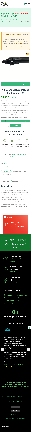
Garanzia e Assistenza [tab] (19, 171)
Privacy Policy (5, 396)
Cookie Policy (16, 410)
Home (2, 19)
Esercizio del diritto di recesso (15, 401)
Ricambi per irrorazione (19, 19)
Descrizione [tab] (6, 171)
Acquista (15, 125)
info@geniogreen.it (15, 303)
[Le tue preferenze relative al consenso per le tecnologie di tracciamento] (29, 327)
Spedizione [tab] (6, 181)
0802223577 (15, 300)
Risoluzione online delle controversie (15, 418)
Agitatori (3, 22)
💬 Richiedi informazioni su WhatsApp (15, 121)
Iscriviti (14, 247)
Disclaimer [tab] (15, 181)
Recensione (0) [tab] (7, 174)
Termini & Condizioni (15, 414)
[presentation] (2, 349)
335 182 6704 (16, 156)
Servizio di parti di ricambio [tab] (10, 178)
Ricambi (8, 19)
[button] (27, 54)
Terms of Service (15, 396)
